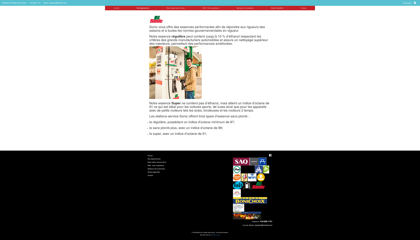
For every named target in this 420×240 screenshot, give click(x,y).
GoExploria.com (215, 235)
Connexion (407, 3)
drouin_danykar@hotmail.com (55, 3)
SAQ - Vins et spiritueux (210, 8)
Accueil (116, 8)
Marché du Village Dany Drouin (14, 3)
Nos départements (143, 8)
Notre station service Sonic (176, 8)
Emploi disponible (277, 8)
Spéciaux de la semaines (245, 8)
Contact (303, 8)
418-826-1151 (35, 3)
